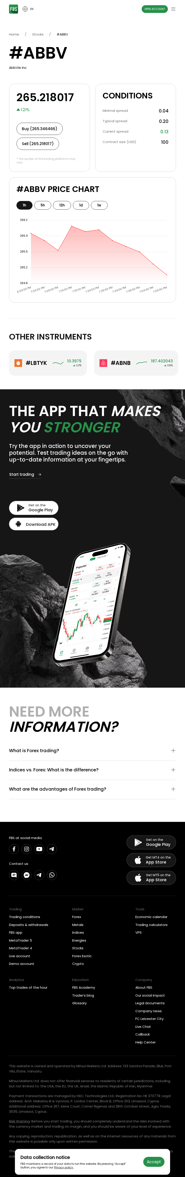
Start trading (21, 474)
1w (99, 205)
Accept (154, 1162)
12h (62, 205)
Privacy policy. (64, 1167)
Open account (154, 9)
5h (43, 205)
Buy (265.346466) (39, 129)
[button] (92, 751)
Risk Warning (19, 1121)
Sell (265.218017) (38, 143)
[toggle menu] (173, 9)
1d (81, 205)
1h (24, 205)
